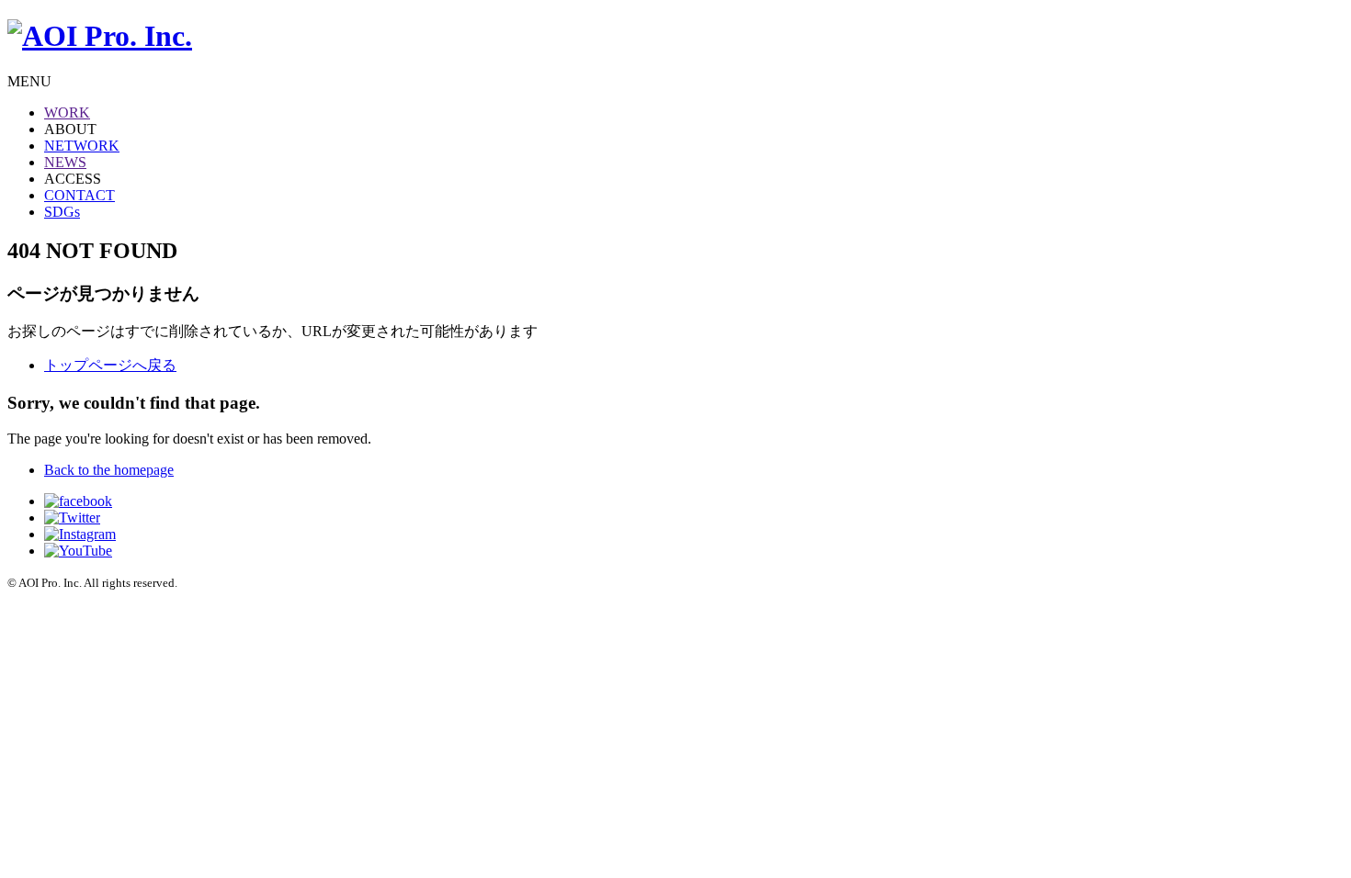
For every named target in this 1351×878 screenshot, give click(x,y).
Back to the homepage (109, 470)
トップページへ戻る (110, 365)
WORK (67, 112)
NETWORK (81, 145)
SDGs (62, 212)
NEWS (65, 162)
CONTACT (79, 195)
